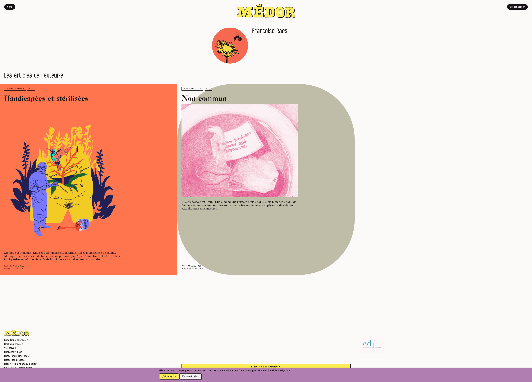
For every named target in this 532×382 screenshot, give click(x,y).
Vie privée (10, 348)
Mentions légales (13, 344)
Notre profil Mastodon (16, 356)
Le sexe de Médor (15, 89)
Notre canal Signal (14, 360)
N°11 (208, 89)
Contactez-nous (13, 352)
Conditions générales (16, 340)
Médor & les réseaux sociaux (21, 364)
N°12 (31, 89)
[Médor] (266, 11)
